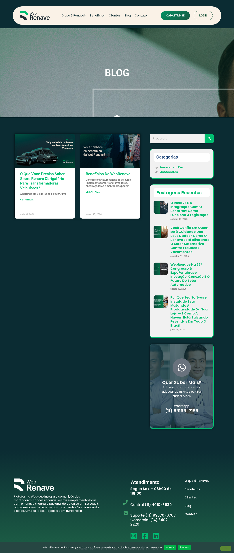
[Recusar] (225, 548)
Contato (141, 15)
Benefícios (97, 15)
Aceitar (170, 547)
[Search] (209, 138)
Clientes (114, 15)
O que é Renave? (74, 15)
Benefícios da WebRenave (108, 174)
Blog (127, 15)
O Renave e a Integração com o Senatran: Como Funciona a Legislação (189, 208)
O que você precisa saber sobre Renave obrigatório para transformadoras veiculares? (42, 181)
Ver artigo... (27, 199)
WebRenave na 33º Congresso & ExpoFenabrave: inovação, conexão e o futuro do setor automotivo (190, 274)
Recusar (185, 547)
